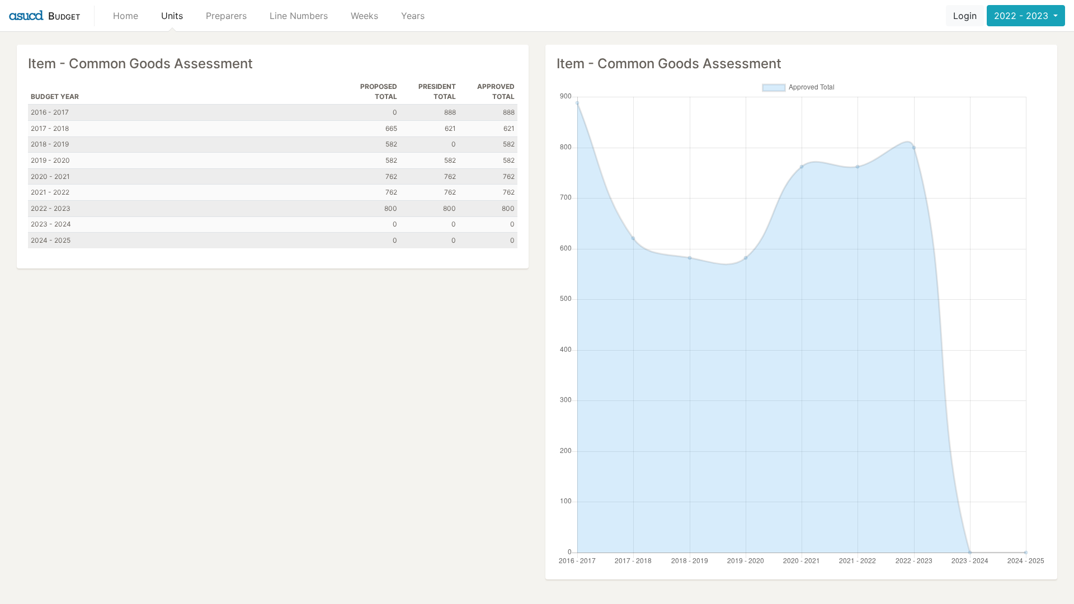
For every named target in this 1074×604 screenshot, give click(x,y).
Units (172, 15)
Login (965, 15)
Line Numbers (299, 15)
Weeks (364, 15)
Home (125, 15)
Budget (64, 16)
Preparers (226, 15)
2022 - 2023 (1022, 15)
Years (413, 15)
